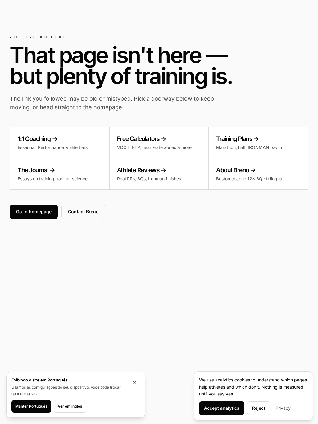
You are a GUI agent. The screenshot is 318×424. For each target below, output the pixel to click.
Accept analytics (221, 408)
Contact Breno (83, 211)
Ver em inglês (70, 406)
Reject (258, 408)
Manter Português (31, 406)
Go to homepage (34, 211)
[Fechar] (134, 383)
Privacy (283, 408)
